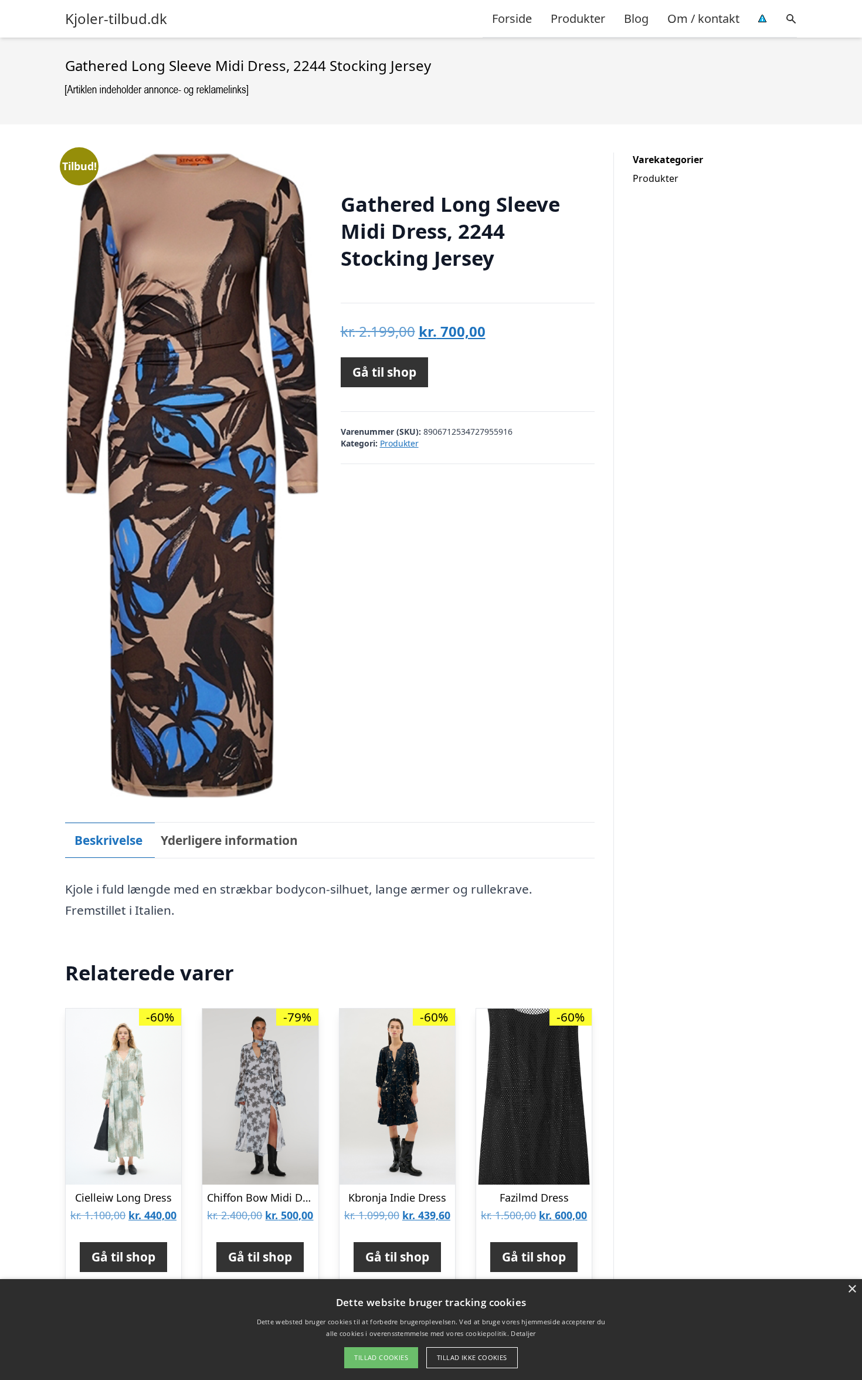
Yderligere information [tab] (229, 840)
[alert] (431, 1329)
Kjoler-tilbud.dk (116, 18)
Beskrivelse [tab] (108, 840)
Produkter (578, 18)
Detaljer (523, 1333)
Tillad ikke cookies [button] (472, 1357)
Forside (512, 18)
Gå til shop (384, 372)
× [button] (851, 1289)
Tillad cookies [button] (381, 1357)
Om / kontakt (703, 18)
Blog (636, 18)
